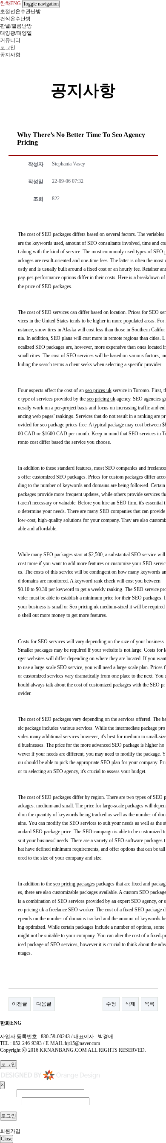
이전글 (19, 1004)
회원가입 (10, 1131)
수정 (111, 1004)
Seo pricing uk (84, 607)
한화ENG (10, 3)
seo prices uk (98, 390)
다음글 (44, 1004)
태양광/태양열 (16, 33)
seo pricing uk (101, 399)
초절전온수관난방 (20, 11)
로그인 (7, 47)
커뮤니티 (10, 40)
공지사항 (10, 55)
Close (6, 1139)
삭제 (130, 1004)
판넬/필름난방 (16, 26)
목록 (149, 1004)
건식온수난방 (15, 19)
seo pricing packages (74, 884)
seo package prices (58, 425)
